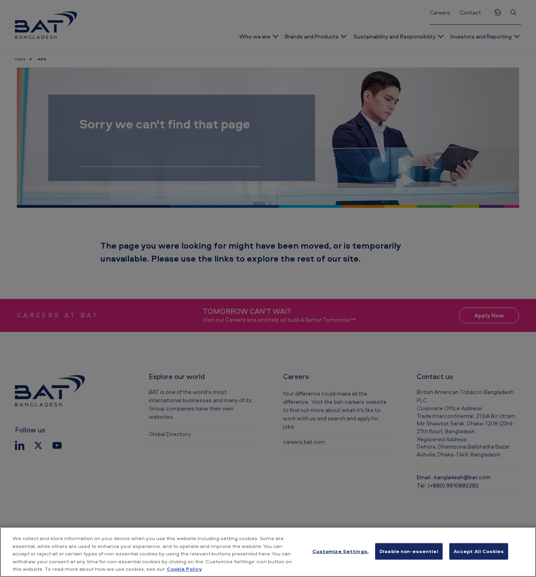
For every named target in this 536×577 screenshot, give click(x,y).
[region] (268, 552)
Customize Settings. (340, 551)
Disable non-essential (408, 551)
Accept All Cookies (479, 551)
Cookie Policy (184, 568)
